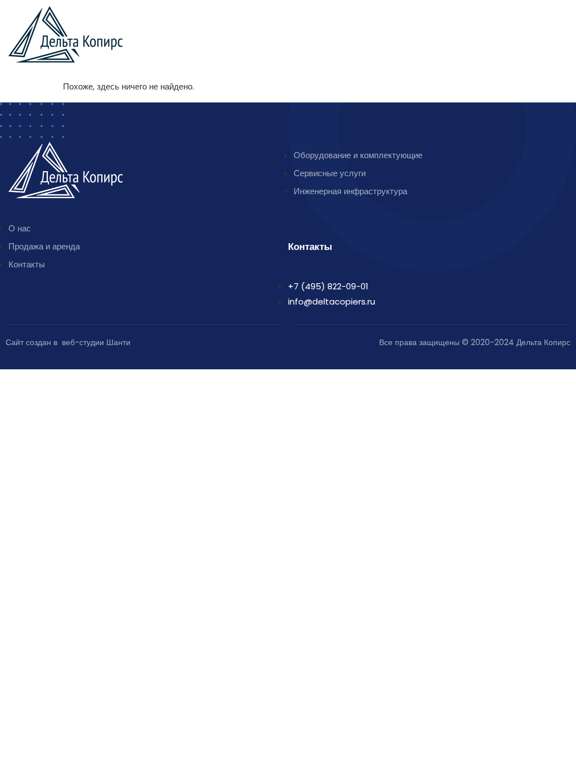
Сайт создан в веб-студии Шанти (68, 342)
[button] (561, 20)
